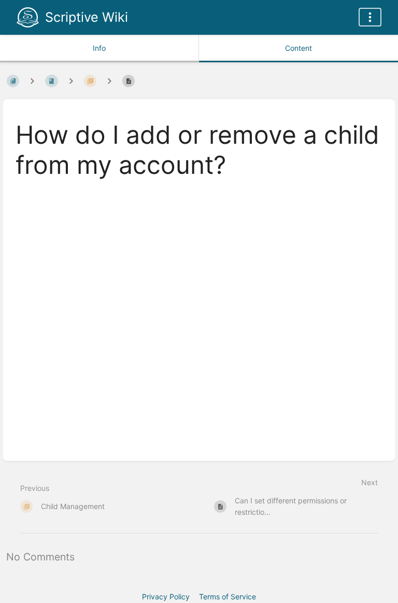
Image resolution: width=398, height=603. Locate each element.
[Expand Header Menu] (370, 17)
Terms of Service (227, 596)
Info (99, 48)
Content (298, 48)
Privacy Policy (166, 596)
